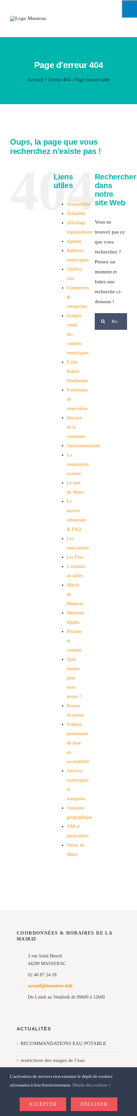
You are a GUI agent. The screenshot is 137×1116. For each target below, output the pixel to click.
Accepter (43, 1104)
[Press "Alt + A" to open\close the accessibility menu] (129, 9)
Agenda (74, 241)
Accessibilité (78, 204)
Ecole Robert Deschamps (77, 371)
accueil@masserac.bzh (50, 985)
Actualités (76, 213)
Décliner (93, 1104)
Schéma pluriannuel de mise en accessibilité (78, 743)
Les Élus (75, 557)
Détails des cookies (90, 1084)
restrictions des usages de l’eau (53, 1060)
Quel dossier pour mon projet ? (74, 678)
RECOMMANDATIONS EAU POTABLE (63, 1043)
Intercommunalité (83, 445)
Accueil (35, 79)
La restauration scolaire (78, 464)
